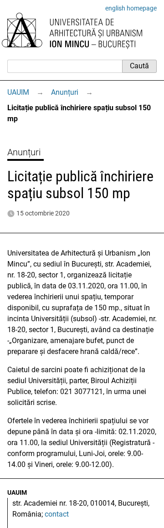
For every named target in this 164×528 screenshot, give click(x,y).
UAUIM (18, 92)
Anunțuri (64, 92)
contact (57, 514)
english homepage (131, 8)
